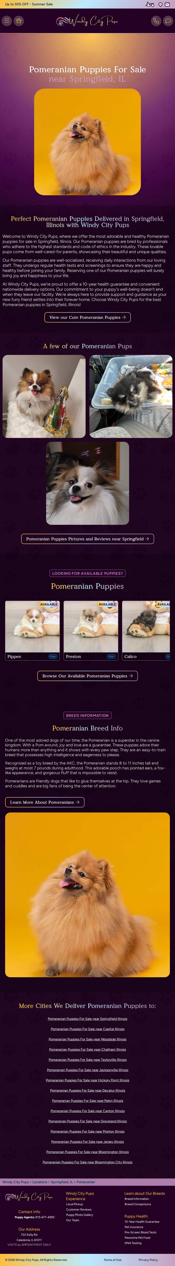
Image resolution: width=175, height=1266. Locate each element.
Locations (39, 1182)
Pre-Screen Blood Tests (140, 1232)
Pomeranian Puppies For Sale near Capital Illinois (87, 1029)
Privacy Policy (148, 1260)
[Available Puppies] (19, 21)
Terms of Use (112, 1260)
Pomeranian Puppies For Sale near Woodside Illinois (87, 1039)
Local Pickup (74, 1204)
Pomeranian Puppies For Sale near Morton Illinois (87, 1131)
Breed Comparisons (138, 1204)
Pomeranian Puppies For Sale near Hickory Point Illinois (87, 1080)
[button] (160, 4)
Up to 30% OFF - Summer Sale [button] (29, 4)
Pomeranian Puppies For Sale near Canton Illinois (88, 1111)
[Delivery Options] (150, 4)
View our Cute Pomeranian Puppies (86, 317)
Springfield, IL (62, 1182)
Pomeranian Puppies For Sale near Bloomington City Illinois (87, 1162)
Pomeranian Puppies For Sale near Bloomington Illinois (87, 1152)
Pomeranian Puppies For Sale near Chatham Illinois (87, 1049)
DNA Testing (133, 1243)
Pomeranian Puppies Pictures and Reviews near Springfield (85, 538)
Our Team (72, 1220)
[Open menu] (7, 21)
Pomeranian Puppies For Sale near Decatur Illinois (87, 1090)
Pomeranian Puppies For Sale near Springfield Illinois (87, 1019)
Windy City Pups (16, 1182)
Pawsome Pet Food (137, 1238)
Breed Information (137, 1199)
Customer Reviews (79, 1209)
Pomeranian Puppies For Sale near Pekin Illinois (87, 1101)
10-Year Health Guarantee (142, 1222)
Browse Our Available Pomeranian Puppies (84, 675)
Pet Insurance (134, 1227)
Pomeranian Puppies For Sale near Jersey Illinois (87, 1142)
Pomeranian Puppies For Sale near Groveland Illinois (87, 1121)
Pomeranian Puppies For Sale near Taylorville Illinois (88, 1060)
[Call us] (156, 21)
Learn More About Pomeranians (42, 802)
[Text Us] (168, 21)
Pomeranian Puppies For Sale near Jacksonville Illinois (87, 1070)
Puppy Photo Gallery (79, 1215)
